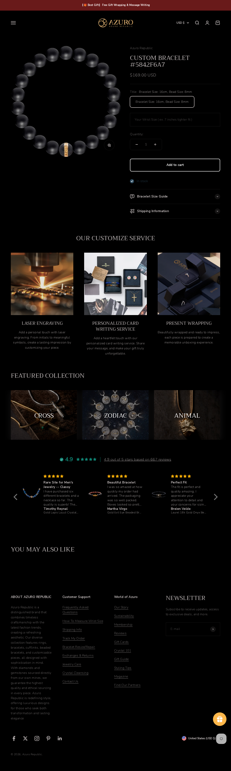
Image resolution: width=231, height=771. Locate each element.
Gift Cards (121, 642)
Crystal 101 (122, 650)
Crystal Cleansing (75, 673)
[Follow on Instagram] (37, 738)
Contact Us (70, 681)
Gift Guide (121, 659)
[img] (61, 476)
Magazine (121, 676)
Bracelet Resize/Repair (78, 647)
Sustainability (124, 616)
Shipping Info (72, 629)
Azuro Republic (141, 48)
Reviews (120, 633)
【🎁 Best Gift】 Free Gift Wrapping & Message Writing (115, 5)
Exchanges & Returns (78, 655)
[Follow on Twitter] (25, 738)
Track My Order (73, 638)
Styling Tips (123, 668)
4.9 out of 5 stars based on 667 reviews (137, 459)
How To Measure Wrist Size (82, 621)
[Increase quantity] (155, 144)
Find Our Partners (127, 685)
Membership (123, 624)
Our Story (121, 607)
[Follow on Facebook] (14, 738)
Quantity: (136, 134)
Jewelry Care (71, 664)
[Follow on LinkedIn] (60, 738)
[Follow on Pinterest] (48, 738)
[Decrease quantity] (136, 144)
